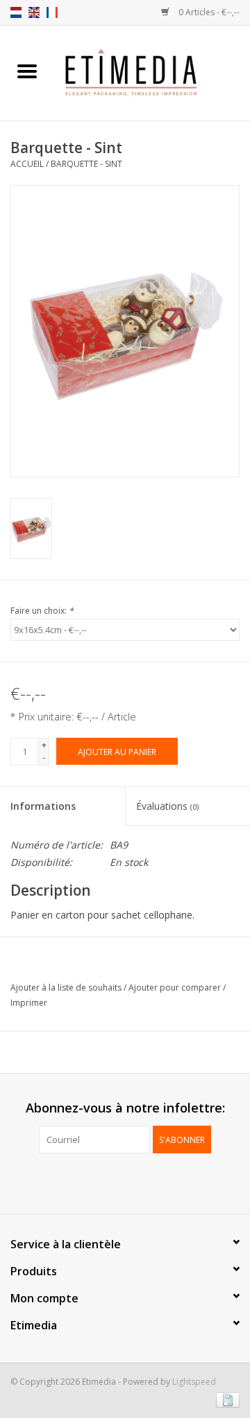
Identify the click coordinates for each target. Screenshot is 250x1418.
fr (52, 12)
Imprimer (28, 1003)
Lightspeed (194, 1382)
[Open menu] (27, 71)
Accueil (27, 164)
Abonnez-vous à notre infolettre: (125, 1108)
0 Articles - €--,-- (208, 12)
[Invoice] (225, 1399)
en (34, 12)
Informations (43, 806)
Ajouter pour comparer (175, 987)
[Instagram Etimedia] (137, 1182)
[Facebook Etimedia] (112, 1182)
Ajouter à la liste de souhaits (67, 987)
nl (16, 12)
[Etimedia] (152, 71)
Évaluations (167, 806)
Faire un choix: (42, 611)
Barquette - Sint (86, 164)
